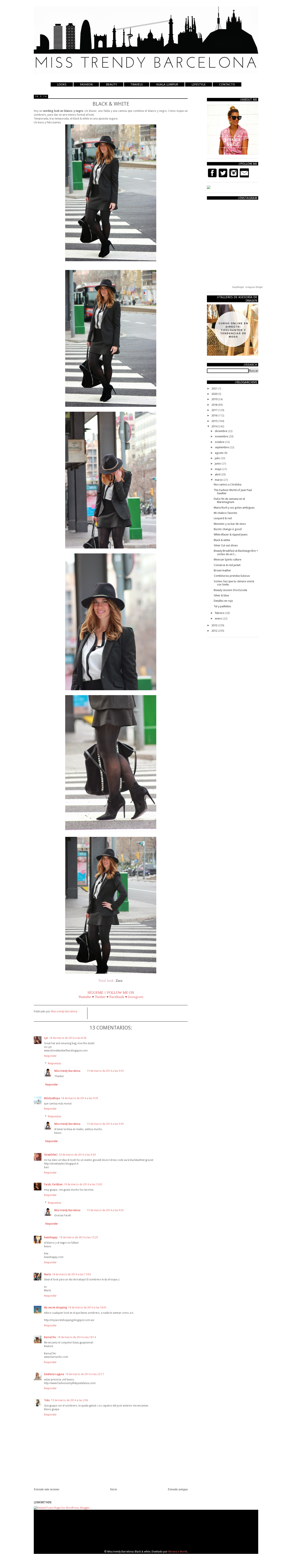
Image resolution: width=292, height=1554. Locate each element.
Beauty (111, 84)
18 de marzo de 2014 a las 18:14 (77, 1337)
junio (218, 463)
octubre (220, 442)
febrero (220, 613)
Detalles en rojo (223, 600)
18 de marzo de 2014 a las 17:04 (71, 1274)
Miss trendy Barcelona (67, 1070)
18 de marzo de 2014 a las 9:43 (77, 1154)
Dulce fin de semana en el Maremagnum (229, 500)
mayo (218, 469)
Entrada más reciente (46, 1489)
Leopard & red (223, 518)
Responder (50, 1055)
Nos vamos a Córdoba (227, 484)
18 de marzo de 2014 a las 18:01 (87, 1307)
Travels (136, 84)
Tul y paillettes (222, 606)
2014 (214, 426)
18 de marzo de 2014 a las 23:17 (84, 1374)
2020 (214, 393)
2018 (214, 404)
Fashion (86, 84)
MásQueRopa (52, 1098)
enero (219, 618)
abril (218, 474)
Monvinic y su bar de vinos (230, 523)
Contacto (227, 84)
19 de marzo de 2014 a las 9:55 (105, 1070)
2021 (214, 388)
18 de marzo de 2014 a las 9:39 (79, 1098)
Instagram (135, 997)
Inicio (113, 1489)
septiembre (222, 447)
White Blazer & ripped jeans (231, 534)
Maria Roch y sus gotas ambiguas (234, 507)
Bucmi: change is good (228, 529)
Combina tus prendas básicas (232, 575)
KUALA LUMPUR (167, 84)
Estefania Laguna (54, 1374)
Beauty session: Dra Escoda (230, 590)
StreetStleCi (51, 1154)
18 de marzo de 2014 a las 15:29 (78, 1237)
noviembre (222, 436)
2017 (214, 410)
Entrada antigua (178, 1489)
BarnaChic (50, 1337)
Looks (61, 84)
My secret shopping (55, 1307)
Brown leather (222, 570)
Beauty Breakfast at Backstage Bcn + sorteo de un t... (236, 552)
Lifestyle (199, 84)
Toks (47, 1400)
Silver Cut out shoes (226, 545)
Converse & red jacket (227, 565)
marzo (219, 479)
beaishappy (51, 1237)
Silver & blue (221, 595)
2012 (214, 630)
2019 (214, 399)
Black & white (222, 540)
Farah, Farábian (53, 1184)
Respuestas (54, 1063)
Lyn (46, 1037)
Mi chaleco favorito (225, 513)
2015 (214, 421)
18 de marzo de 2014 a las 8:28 (67, 1037)
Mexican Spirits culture (227, 559)
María (47, 1274)
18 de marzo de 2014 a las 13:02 (83, 1184)
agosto (219, 452)
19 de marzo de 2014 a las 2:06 (69, 1400)
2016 (214, 415)
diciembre (221, 431)
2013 (214, 625)
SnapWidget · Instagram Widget (247, 287)
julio (218, 458)
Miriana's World (177, 1551)
